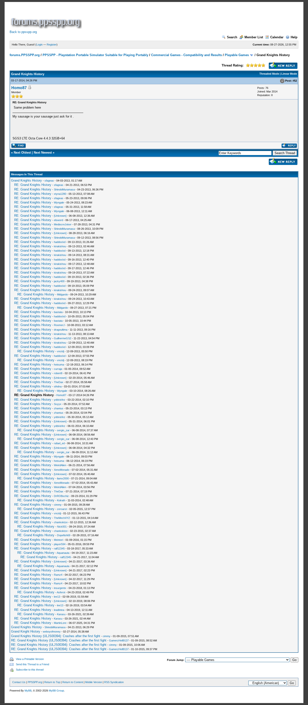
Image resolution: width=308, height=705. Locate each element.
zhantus (58, 408)
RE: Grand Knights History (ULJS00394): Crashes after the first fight (58, 640)
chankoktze (61, 522)
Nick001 (62, 526)
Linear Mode (289, 73)
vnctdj (60, 351)
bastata (58, 312)
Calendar (276, 37)
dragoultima (60, 329)
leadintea (59, 609)
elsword (58, 220)
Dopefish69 (63, 535)
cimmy (58, 504)
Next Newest (43, 152)
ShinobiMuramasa (64, 189)
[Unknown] (60, 215)
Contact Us (19, 682)
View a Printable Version (30, 659)
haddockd (59, 242)
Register (52, 44)
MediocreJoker (62, 224)
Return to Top (52, 682)
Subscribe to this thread (30, 669)
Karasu (61, 614)
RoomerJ (59, 325)
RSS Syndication (114, 682)
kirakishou (60, 246)
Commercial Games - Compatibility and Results (186, 55)
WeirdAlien (60, 465)
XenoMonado (61, 469)
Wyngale (59, 202)
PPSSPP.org (35, 682)
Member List (253, 37)
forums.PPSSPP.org (25, 55)
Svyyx (57, 404)
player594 (59, 544)
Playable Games (237, 55)
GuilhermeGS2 (62, 338)
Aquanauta (63, 552)
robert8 (58, 373)
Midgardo (62, 294)
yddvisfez (59, 399)
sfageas (49, 180)
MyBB (28, 690)
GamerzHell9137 (119, 640)
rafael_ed (59, 443)
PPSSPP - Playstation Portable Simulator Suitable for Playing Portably (95, 55)
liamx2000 (63, 478)
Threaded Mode (269, 73)
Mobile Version (93, 682)
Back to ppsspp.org (23, 32)
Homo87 (19, 88)
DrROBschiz (61, 496)
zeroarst (62, 509)
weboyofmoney (52, 631)
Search (232, 37)
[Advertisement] (170, 18)
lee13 (57, 596)
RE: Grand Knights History (32, 185)
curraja (58, 368)
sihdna (58, 386)
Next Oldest (22, 152)
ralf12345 (59, 548)
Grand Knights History (26, 180)
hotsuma (59, 364)
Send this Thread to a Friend (32, 664)
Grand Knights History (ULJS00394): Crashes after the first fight (55, 636)
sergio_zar (63, 430)
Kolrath (61, 500)
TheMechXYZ (62, 517)
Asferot (61, 592)
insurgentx (60, 588)
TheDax (58, 382)
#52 (295, 80)
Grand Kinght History (25, 631)
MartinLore (60, 622)
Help (294, 37)
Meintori (58, 539)
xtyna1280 (60, 193)
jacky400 (59, 281)
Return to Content (72, 682)
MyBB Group (56, 690)
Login (39, 44)
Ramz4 (58, 574)
